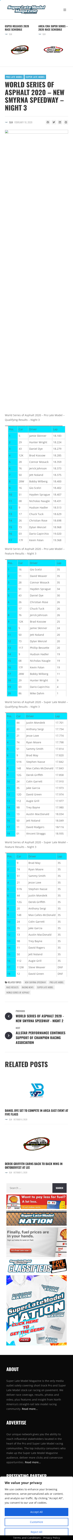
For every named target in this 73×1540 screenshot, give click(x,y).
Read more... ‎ (30, 1409)
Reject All (36, 1532)
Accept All (36, 1512)
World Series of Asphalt (17, 992)
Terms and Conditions (27, 1537)
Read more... (33, 1462)
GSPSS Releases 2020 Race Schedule (17, 27)
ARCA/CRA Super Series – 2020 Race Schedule (53, 27)
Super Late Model (35, 76)
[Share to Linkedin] (60, 122)
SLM (10, 34)
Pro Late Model (14, 76)
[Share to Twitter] (54, 122)
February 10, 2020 (23, 122)
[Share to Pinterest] (66, 122)
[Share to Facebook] (48, 122)
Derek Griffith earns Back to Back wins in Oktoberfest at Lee (34, 1165)
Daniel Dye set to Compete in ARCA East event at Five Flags (36, 1112)
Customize (36, 1522)
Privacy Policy (51, 1537)
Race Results (12, 987)
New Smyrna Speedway (35, 982)
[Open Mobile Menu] (64, 9)
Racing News (28, 987)
